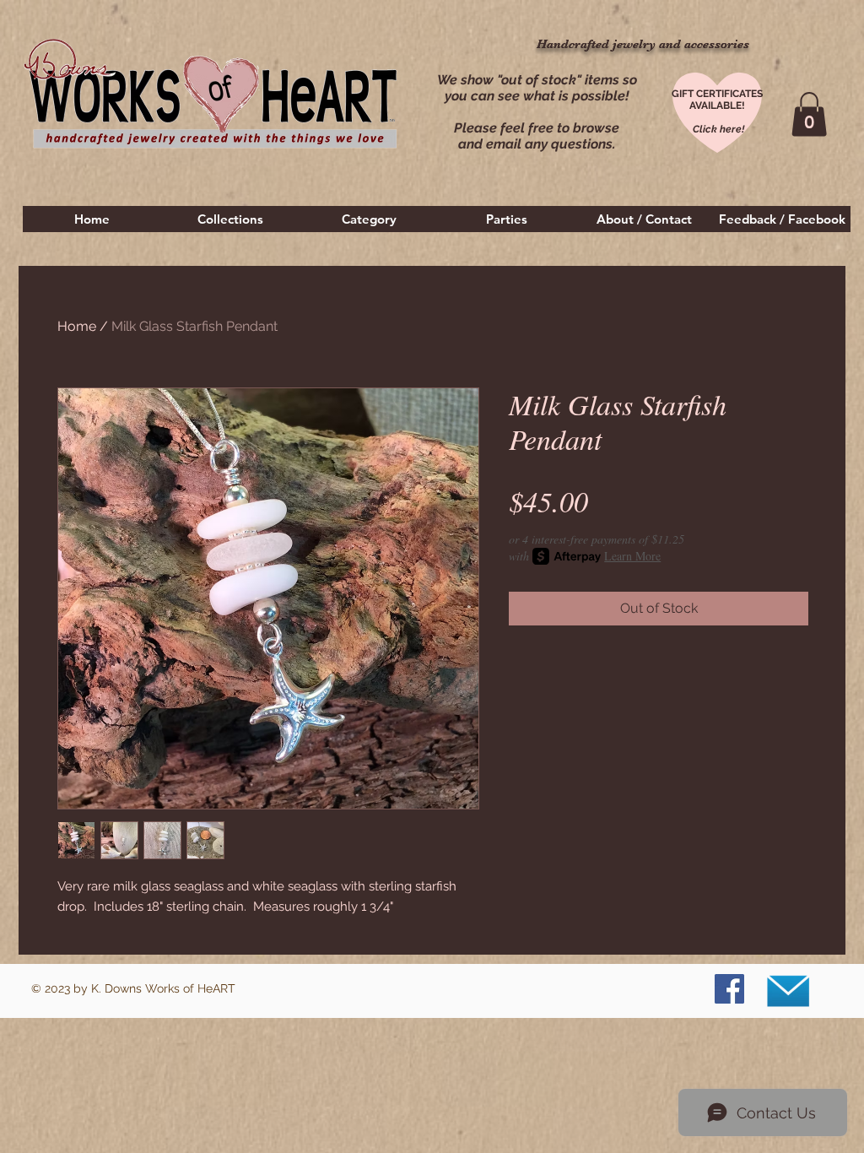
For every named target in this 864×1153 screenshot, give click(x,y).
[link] (809, 114)
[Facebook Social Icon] (729, 989)
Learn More (632, 556)
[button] (230, 219)
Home (76, 326)
